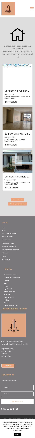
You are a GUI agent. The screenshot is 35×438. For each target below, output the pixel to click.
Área (5, 283)
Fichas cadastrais (7, 236)
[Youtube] (8, 408)
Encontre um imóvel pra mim (17, 204)
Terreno (6, 280)
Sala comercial (9, 297)
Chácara (7, 294)
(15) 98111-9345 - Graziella (13, 341)
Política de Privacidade (21, 429)
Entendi (17, 434)
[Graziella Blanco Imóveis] (11, 8)
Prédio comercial (9, 291)
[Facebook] (2, 408)
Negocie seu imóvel (7, 243)
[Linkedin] (11, 408)
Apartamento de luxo (11, 305)
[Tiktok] (14, 408)
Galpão (6, 300)
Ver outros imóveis (17, 200)
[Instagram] (5, 408)
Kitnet (6, 303)
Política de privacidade (8, 246)
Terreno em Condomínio (12, 277)
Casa (6, 286)
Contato (3, 256)
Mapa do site (5, 259)
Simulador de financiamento (10, 249)
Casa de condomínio (11, 275)
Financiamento (6, 240)
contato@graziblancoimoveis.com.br (14, 344)
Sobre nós (4, 253)
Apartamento (8, 289)
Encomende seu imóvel (8, 233)
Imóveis (4, 230)
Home (3, 228)
